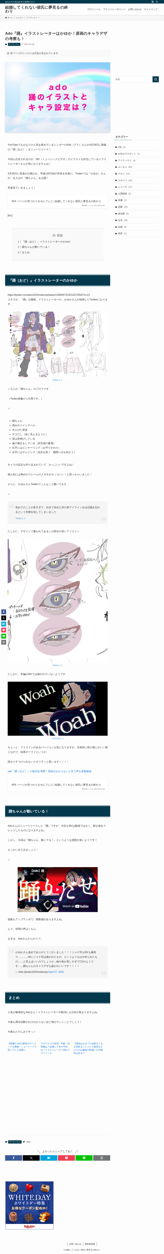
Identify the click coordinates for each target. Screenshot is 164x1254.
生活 (122, 220)
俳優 (122, 200)
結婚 (122, 227)
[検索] (157, 2)
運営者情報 (90, 1244)
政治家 (123, 213)
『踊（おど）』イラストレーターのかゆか (46, 241)
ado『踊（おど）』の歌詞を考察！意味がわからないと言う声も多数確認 (49, 771)
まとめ (26, 252)
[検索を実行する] (155, 79)
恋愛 (122, 207)
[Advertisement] (57, 1098)
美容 (122, 233)
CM (121, 147)
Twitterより (58, 380)
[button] (13, 1158)
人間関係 (124, 193)
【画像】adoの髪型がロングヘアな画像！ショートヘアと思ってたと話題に (22, 1046)
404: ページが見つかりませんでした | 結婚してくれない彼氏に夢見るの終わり (56, 201)
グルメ (124, 173)
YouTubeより (58, 738)
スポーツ (125, 180)
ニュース (125, 187)
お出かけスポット (129, 153)
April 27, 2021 (56, 972)
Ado (28, 1142)
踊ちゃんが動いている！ (36, 247)
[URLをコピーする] (101, 1158)
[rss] (153, 2)
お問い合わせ (75, 1244)
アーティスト (14, 44)
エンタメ (125, 167)
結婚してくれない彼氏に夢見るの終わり (36, 9)
